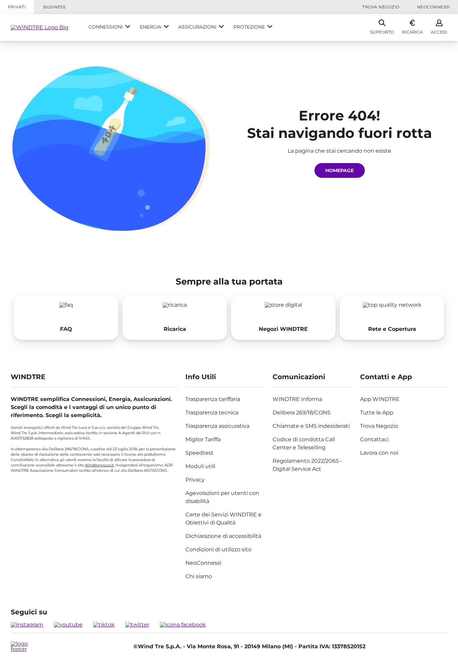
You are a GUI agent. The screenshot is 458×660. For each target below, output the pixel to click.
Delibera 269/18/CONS (302, 412)
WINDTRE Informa (297, 399)
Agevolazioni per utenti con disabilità (222, 497)
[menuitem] (109, 27)
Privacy (195, 479)
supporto (66, 318)
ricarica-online (174, 318)
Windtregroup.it (99, 465)
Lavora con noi (379, 453)
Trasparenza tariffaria (212, 399)
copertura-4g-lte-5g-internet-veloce (392, 318)
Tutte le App (376, 412)
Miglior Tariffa (203, 439)
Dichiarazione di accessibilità (223, 536)
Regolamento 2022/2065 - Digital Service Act (307, 465)
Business (54, 6)
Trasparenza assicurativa (217, 426)
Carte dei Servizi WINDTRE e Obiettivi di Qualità (223, 518)
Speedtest (199, 453)
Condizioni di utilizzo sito (218, 549)
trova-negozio (283, 318)
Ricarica (412, 32)
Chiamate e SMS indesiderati (311, 426)
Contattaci (374, 439)
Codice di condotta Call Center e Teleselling (304, 443)
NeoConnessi (433, 6)
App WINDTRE (380, 399)
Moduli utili (200, 466)
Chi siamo (198, 576)
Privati (17, 6)
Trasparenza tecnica (211, 412)
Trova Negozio (380, 6)
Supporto (382, 32)
